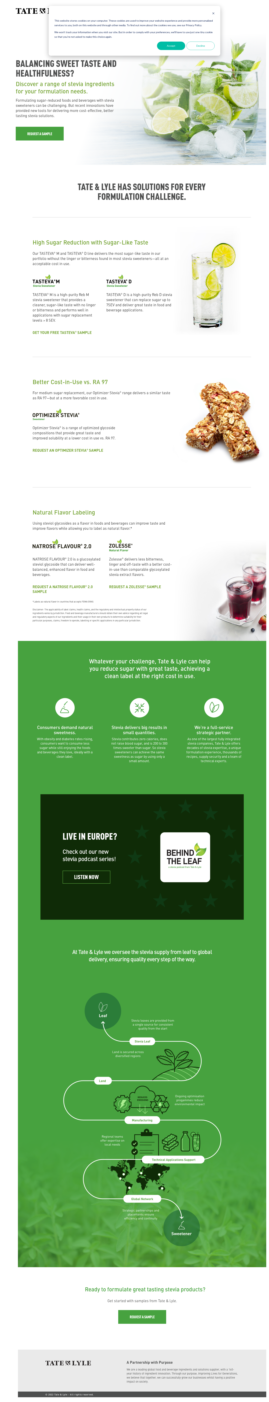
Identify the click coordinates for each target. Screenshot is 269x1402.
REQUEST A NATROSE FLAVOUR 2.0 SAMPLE (63, 589)
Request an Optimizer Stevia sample (68, 450)
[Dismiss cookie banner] (213, 14)
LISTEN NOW (86, 876)
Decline (200, 45)
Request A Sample (39, 133)
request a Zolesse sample (135, 586)
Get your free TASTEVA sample (62, 332)
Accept (171, 45)
